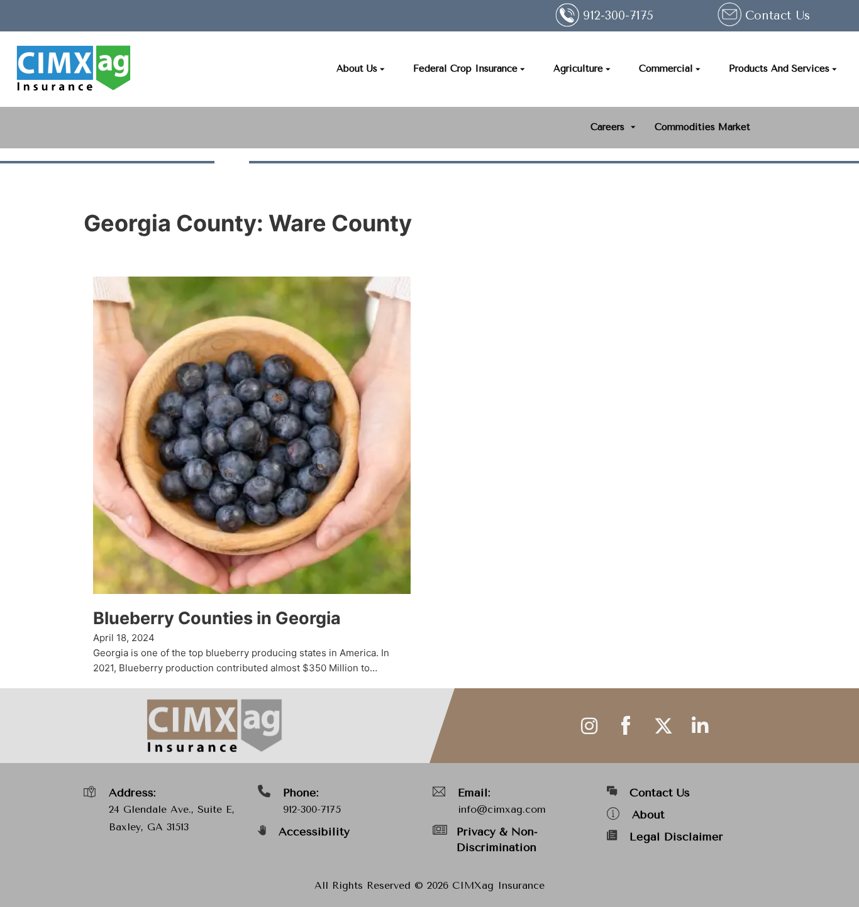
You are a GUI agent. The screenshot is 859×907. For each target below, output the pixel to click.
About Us (356, 68)
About (648, 815)
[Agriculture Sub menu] (608, 69)
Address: (132, 793)
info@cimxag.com (502, 809)
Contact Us (777, 16)
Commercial (666, 68)
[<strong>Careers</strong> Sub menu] (633, 127)
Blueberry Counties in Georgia (217, 618)
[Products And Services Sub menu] (834, 69)
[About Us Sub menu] (382, 69)
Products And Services (779, 68)
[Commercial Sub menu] (698, 69)
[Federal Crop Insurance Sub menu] (522, 69)
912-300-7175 (312, 809)
